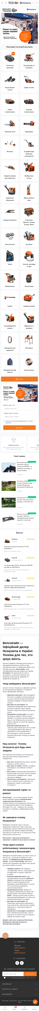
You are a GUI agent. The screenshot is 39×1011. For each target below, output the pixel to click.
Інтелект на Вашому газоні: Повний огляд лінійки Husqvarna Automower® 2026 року (25, 484)
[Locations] (33, 3)
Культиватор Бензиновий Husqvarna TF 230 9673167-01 (18, 624)
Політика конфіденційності (20, 421)
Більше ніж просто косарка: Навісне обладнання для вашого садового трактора (25, 517)
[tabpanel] (19, 25)
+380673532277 (19, 948)
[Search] (6, 3)
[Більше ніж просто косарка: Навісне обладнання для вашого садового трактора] (9, 519)
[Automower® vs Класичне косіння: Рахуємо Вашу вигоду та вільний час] (9, 502)
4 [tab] (31, 41)
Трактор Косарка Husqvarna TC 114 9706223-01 (16, 605)
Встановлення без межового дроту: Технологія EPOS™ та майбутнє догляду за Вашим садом (24, 466)
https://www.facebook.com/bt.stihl (17, 963)
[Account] (37, 3)
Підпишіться (30, 974)
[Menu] (2, 3)
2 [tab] (26, 41)
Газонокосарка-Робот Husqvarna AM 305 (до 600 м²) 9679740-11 (18, 566)
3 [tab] (28, 41)
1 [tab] (23, 41)
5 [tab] (34, 41)
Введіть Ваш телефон (10, 413)
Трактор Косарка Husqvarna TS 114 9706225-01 (16, 547)
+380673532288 (19, 953)
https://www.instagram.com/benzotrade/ (22, 963)
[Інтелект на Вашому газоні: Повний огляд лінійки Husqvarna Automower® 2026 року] (9, 486)
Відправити (19, 427)
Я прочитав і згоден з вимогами (20, 421)
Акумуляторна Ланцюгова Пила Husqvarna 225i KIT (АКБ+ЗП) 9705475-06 (19, 586)
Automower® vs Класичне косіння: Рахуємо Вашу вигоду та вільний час (26, 499)
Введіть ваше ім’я (9, 405)
